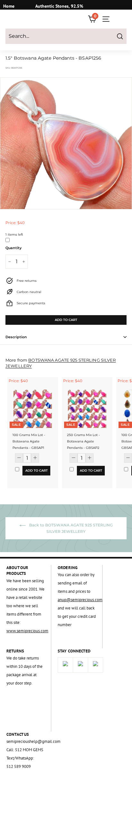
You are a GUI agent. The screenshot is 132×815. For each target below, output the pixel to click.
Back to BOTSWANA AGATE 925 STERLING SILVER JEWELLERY (70, 528)
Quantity (13, 248)
